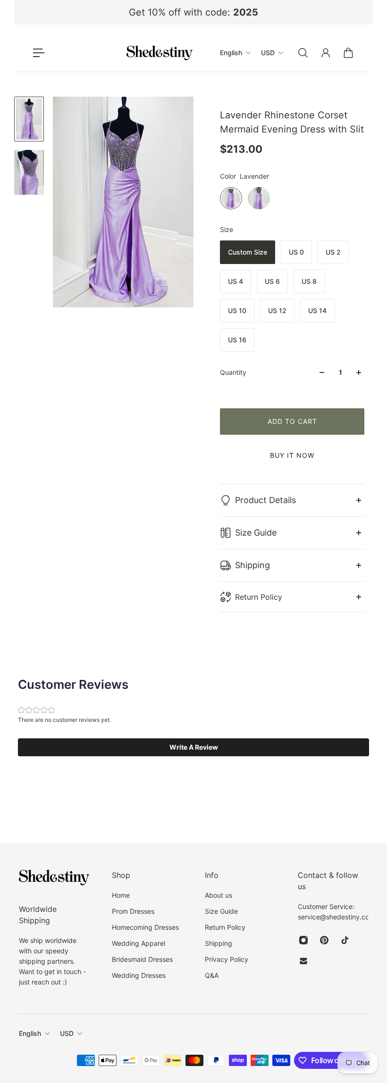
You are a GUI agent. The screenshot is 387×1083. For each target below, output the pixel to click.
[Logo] (159, 52)
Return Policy (258, 597)
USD (67, 1033)
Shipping (252, 565)
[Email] (303, 961)
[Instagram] (303, 940)
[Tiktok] (345, 940)
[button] (193, 747)
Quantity (233, 372)
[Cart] (348, 52)
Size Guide (256, 532)
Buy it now (292, 455)
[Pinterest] (324, 940)
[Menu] (38, 53)
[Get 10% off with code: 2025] (193, 12)
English (30, 1033)
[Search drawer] (303, 52)
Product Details (265, 500)
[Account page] (325, 52)
